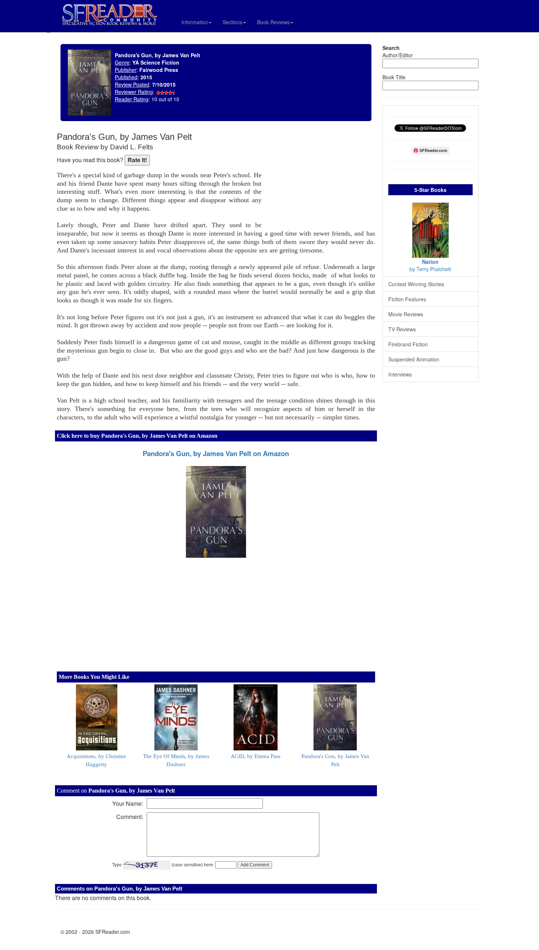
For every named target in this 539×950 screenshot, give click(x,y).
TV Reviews (402, 329)
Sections (232, 22)
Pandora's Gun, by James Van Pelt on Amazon (216, 453)
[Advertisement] (320, 180)
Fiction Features (407, 299)
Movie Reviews (405, 314)
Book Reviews (273, 22)
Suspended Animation (413, 359)
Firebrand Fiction (408, 344)
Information (195, 22)
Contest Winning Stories (416, 284)
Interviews (400, 374)
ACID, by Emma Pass (255, 756)
